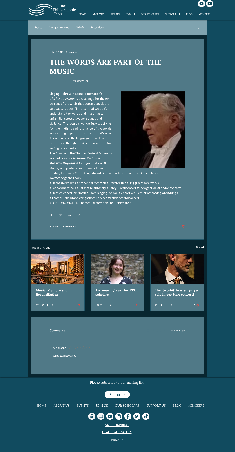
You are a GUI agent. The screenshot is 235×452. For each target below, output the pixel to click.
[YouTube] (201, 3)
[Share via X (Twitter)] (60, 215)
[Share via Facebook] (51, 215)
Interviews (98, 27)
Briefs (80, 27)
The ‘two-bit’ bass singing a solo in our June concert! (176, 292)
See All (200, 247)
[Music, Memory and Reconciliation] (57, 269)
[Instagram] (118, 416)
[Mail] (209, 3)
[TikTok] (145, 416)
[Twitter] (136, 416)
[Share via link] (78, 215)
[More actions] (183, 52)
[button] (199, 27)
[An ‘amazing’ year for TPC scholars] (117, 269)
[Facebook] (127, 416)
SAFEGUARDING (117, 425)
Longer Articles (59, 27)
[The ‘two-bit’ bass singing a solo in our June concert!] (177, 269)
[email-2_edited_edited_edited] (100, 416)
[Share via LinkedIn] (69, 215)
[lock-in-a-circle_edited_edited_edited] (91, 416)
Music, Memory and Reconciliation (52, 292)
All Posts (36, 27)
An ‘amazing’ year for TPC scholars (115, 292)
